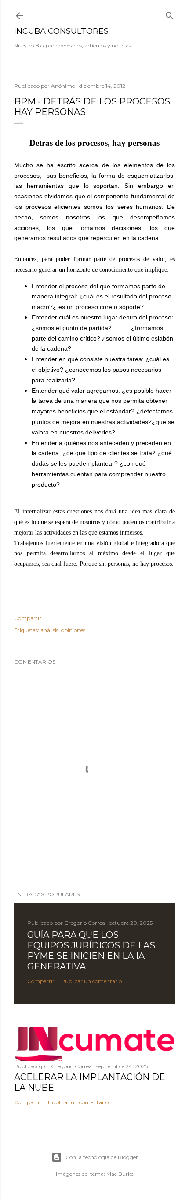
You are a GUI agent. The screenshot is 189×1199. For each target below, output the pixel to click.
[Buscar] (169, 13)
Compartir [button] (27, 618)
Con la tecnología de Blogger (101, 1157)
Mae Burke (120, 1173)
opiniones (73, 630)
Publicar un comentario (91, 981)
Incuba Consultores (61, 31)
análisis (49, 630)
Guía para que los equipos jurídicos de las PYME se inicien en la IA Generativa (91, 951)
